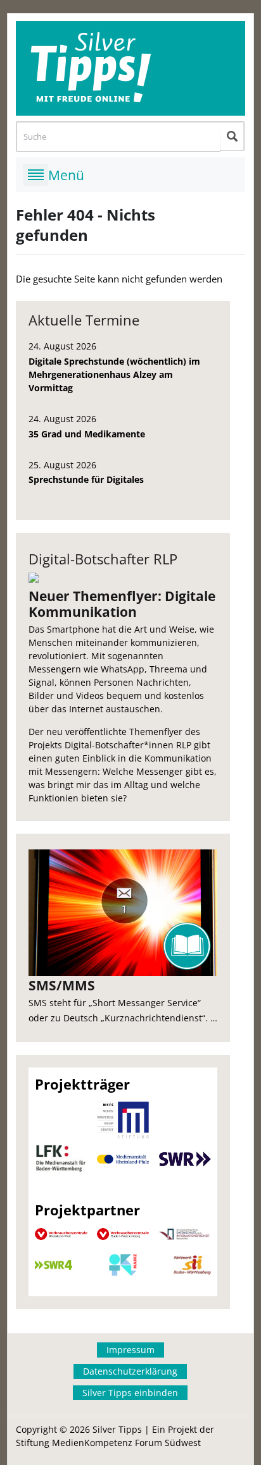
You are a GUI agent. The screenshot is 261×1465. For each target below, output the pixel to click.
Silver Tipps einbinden (130, 1393)
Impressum (130, 1350)
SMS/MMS (62, 985)
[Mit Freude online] (131, 68)
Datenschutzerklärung (130, 1371)
